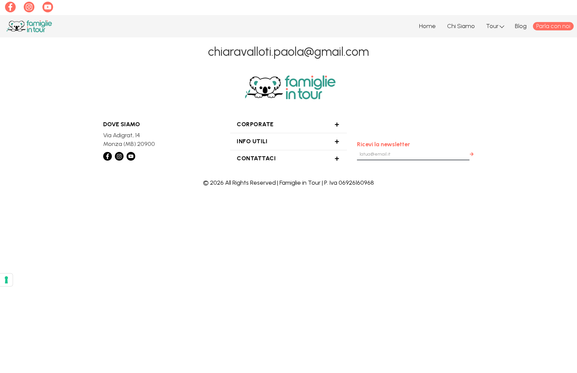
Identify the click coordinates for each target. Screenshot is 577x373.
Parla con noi (553, 26)
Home (427, 26)
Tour (492, 26)
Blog (521, 26)
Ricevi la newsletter (383, 144)
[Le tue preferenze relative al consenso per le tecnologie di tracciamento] (6, 279)
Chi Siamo (461, 26)
